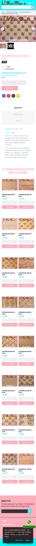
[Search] (33, 7)
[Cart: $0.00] (29, 3)
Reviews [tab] (18, 121)
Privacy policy (19, 540)
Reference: (4, 67)
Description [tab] (18, 108)
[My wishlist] (26, 3)
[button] (4, 96)
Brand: (3, 69)
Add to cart (9, 88)
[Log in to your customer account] (23, 3)
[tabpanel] (18, 29)
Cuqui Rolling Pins (9, 69)
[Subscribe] (29, 511)
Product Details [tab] (18, 114)
